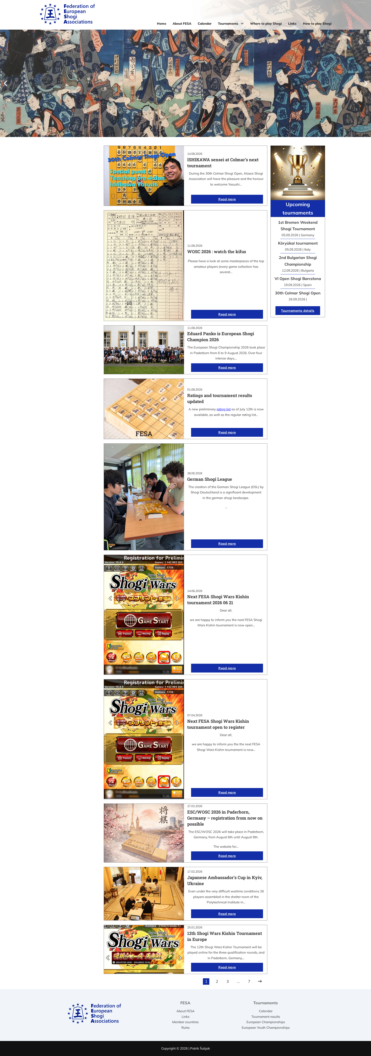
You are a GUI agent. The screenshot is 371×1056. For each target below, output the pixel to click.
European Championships (265, 1022)
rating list (224, 409)
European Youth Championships (266, 1028)
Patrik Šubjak (200, 1048)
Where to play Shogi (266, 23)
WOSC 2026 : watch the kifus (216, 251)
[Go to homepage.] (67, 14)
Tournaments (228, 23)
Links (292, 23)
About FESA (182, 23)
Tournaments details (298, 311)
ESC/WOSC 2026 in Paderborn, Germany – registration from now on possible (225, 818)
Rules (185, 1028)
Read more (227, 199)
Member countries (185, 1022)
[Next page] (260, 981)
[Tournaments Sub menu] (242, 23)
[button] (5, 83)
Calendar (204, 23)
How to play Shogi (317, 23)
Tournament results (265, 1017)
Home (161, 23)
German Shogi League (209, 479)
